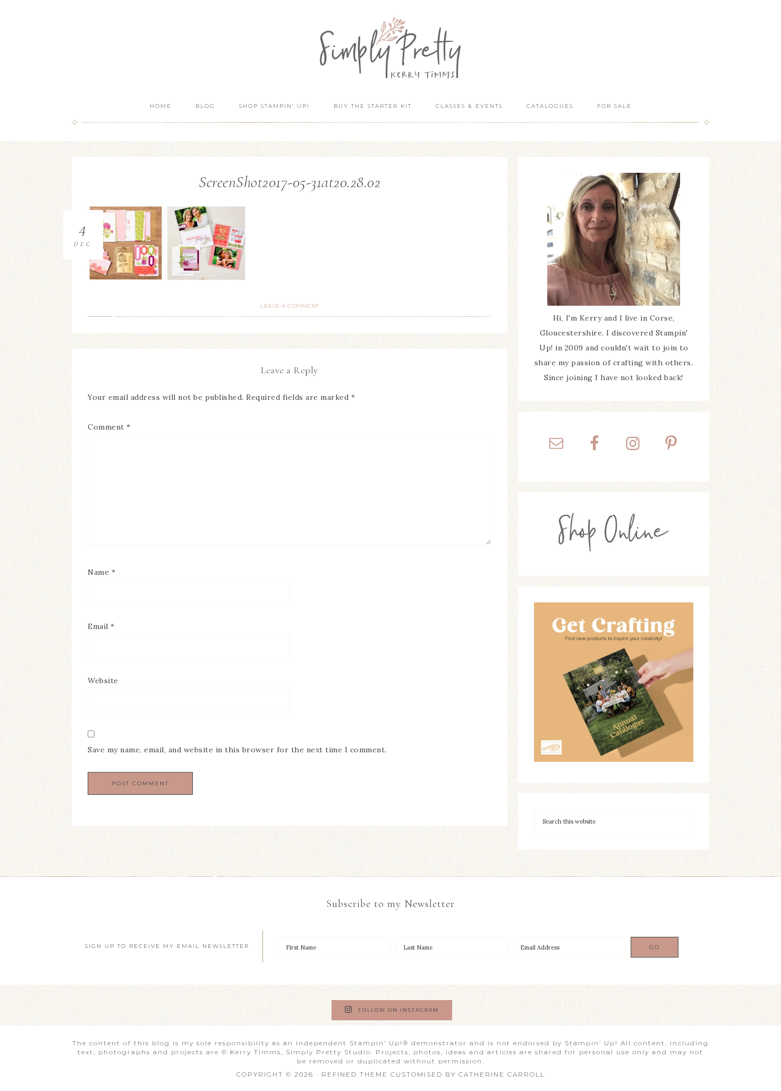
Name (101, 572)
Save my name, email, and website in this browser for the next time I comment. (237, 749)
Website (103, 680)
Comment (109, 427)
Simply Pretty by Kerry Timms (390, 46)
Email (101, 626)
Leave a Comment (289, 306)
